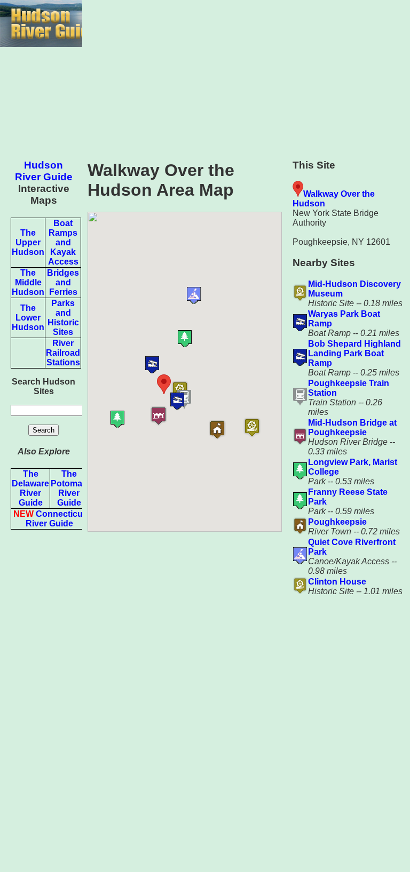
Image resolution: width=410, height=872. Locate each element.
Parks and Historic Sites (63, 318)
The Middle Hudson (28, 282)
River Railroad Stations (63, 353)
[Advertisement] (246, 74)
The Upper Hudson (28, 242)
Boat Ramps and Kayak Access (63, 242)
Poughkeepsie (337, 521)
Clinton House (337, 581)
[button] (266, 427)
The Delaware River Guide (30, 488)
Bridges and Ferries (63, 282)
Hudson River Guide (44, 170)
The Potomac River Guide (69, 488)
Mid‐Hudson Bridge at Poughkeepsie (352, 427)
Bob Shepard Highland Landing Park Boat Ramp (354, 353)
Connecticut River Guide (49, 518)
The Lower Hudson (28, 317)
